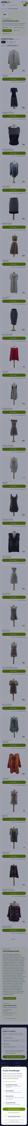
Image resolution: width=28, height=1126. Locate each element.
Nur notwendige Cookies (14, 1116)
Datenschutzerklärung (12, 1078)
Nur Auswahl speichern (14, 1112)
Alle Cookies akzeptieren (14, 1109)
